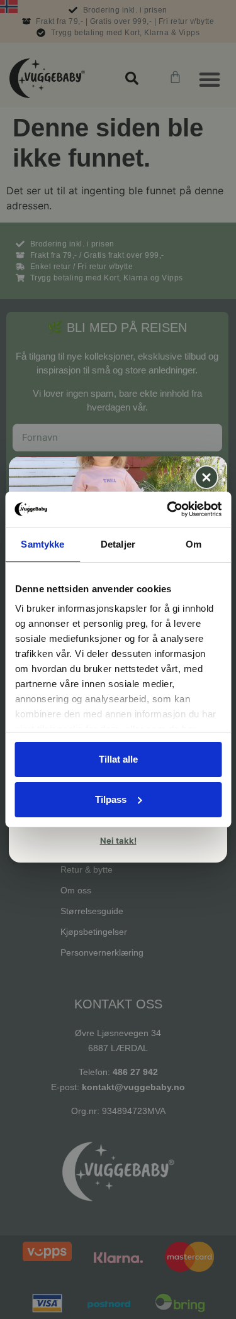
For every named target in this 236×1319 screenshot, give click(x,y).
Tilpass (110, 799)
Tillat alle (118, 759)
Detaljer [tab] (118, 544)
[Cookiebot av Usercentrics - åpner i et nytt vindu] (168, 509)
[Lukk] (206, 477)
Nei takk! (118, 841)
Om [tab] (193, 544)
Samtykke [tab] (42, 544)
